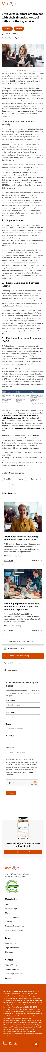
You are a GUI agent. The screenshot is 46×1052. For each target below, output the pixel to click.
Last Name (10, 712)
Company (9, 748)
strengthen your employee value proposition (22, 428)
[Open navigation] (43, 4)
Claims (7, 913)
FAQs (7, 904)
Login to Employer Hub (14, 917)
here (29, 1018)
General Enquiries (12, 969)
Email (8, 724)
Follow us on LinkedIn (23, 852)
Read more (8, 561)
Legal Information (12, 948)
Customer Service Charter (15, 926)
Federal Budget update (14, 930)
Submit (11, 793)
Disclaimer (9, 952)
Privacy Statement (28, 1031)
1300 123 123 (11, 965)
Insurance (9, 921)
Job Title (9, 736)
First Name (10, 700)
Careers (8, 978)
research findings (10, 170)
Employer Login (11, 908)
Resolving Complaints (13, 974)
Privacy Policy (10, 943)
